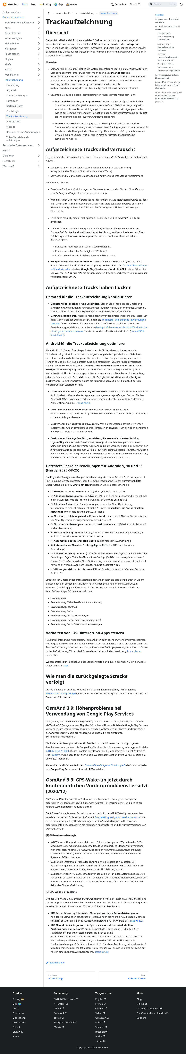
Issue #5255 (137, 331)
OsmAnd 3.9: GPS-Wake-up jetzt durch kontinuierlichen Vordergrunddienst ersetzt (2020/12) (169, 97)
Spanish (99, 1027)
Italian (98, 1013)
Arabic (98, 1036)
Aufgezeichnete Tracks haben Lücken (167, 28)
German (99, 1008)
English (99, 999)
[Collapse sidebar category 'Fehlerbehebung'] (39, 80)
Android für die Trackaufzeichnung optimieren (166, 47)
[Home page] (48, 13)
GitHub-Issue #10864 (57, 751)
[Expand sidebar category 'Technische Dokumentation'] (39, 145)
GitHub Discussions (64, 999)
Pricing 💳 (18, 999)
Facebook (59, 1013)
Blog (33, 4)
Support (141, 1017)
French (99, 1004)
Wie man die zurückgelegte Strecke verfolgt (167, 76)
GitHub (133, 4)
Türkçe (99, 1041)
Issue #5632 (136, 920)
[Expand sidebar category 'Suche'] (39, 69)
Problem (55, 754)
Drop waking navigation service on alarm (117, 817)
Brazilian (100, 1031)
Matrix (57, 1027)
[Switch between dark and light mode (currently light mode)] (181, 4)
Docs (25, 4)
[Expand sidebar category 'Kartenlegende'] (39, 33)
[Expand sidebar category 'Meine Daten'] (39, 43)
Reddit (57, 1008)
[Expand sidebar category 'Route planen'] (39, 54)
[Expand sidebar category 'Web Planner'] (39, 74)
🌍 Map (58, 4)
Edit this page (57, 962)
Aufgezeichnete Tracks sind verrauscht (166, 20)
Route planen (134, 651)
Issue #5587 (57, 334)
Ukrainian (100, 1017)
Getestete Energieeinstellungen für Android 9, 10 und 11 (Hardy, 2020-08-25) (168, 59)
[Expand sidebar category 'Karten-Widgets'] (39, 38)
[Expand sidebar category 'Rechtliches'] (39, 161)
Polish (98, 1022)
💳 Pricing (45, 4)
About (15, 1036)
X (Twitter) (59, 1004)
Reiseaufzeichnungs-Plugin (61, 693)
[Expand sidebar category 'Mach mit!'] (39, 166)
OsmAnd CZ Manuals (148, 1008)
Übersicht (159, 14)
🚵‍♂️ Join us (71, 4)
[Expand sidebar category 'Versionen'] (39, 155)
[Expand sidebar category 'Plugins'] (39, 59)
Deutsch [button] (119, 4)
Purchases (18, 1013)
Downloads (18, 1022)
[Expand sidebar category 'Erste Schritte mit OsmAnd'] (39, 22)
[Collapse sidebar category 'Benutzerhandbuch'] (39, 17)
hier (66, 665)
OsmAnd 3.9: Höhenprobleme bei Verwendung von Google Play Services (168, 85)
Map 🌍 (16, 1004)
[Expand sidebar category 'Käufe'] (39, 64)
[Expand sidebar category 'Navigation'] (39, 48)
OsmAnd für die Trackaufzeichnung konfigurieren (166, 36)
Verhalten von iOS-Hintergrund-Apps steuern (169, 69)
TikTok (57, 1017)
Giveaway (17, 1031)
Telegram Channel (64, 1022)
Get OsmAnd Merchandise (151, 1013)
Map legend (19, 1017)
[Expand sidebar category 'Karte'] (39, 27)
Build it (16, 1027)
